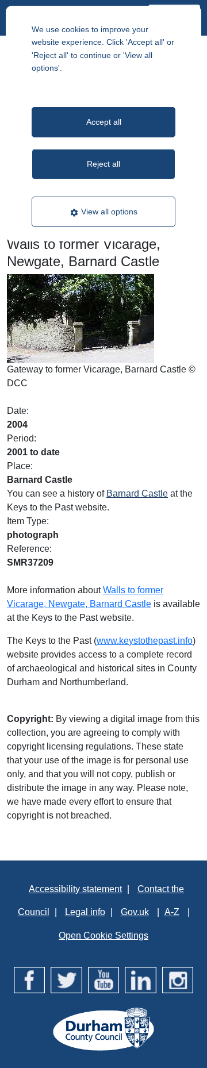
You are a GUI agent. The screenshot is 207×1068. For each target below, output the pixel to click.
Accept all (103, 121)
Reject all (103, 163)
